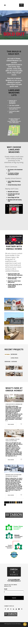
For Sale (7, 308)
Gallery (7, 337)
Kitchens (7, 354)
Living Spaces (14, 358)
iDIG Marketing (18, 623)
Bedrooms (7, 361)
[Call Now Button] (25, 624)
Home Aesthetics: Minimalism (14, 404)
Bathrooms (14, 354)
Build (7, 322)
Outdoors (14, 361)
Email (5, 589)
